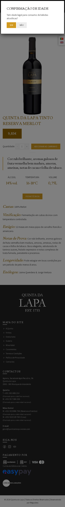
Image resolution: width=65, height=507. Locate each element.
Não (22, 25)
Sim (11, 25)
